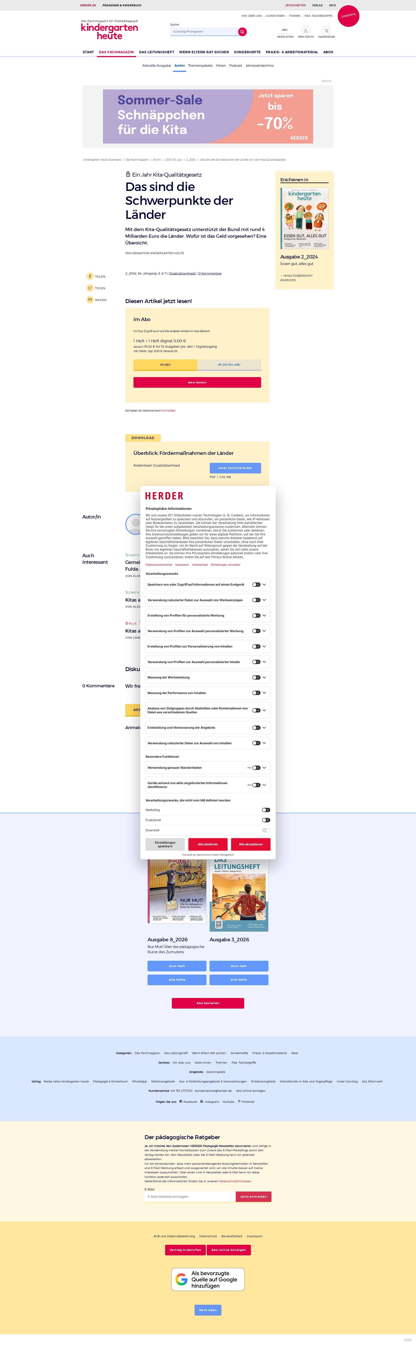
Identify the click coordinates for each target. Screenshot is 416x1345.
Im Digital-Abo (229, 364)
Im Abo (165, 364)
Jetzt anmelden (253, 1196)
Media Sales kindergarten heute (66, 1081)
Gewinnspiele (215, 1072)
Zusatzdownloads (182, 273)
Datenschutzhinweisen (235, 1181)
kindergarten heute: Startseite (102, 159)
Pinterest (248, 1101)
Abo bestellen (208, 1003)
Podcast (235, 66)
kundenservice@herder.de (213, 1090)
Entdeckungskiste (263, 1081)
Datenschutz (208, 1236)
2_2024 (191, 159)
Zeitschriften (296, 5)
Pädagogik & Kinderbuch (121, 5)
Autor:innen (275, 15)
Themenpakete (200, 66)
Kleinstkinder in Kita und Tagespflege (306, 1081)
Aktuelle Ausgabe (156, 66)
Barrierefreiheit (231, 1236)
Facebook (190, 1101)
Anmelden (169, 410)
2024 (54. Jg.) (174, 159)
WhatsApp (139, 1081)
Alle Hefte (177, 980)
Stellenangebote (163, 1081)
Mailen (100, 300)
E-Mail (149, 1189)
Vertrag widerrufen (185, 1250)
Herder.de (88, 5)
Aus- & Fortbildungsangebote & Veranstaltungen (213, 1081)
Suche (174, 24)
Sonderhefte (247, 52)
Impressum (255, 1236)
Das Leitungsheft (156, 52)
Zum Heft (177, 966)
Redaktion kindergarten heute (158, 253)
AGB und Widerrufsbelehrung (174, 1236)
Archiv (179, 65)
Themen (295, 15)
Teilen (100, 276)
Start (88, 52)
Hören (221, 66)
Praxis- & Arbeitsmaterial (292, 52)
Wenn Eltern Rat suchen (204, 52)
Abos (328, 52)
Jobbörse (348, 15)
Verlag (317, 5)
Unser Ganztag (347, 1081)
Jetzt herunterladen (235, 468)
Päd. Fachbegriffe (318, 15)
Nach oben (208, 1310)
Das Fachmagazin (116, 52)
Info (332, 5)
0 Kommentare (209, 273)
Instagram (212, 1101)
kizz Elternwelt (372, 1081)
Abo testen (197, 382)
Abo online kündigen (251, 1090)
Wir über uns (252, 15)
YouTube (228, 1101)
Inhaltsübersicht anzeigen (296, 277)
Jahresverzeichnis (259, 66)
